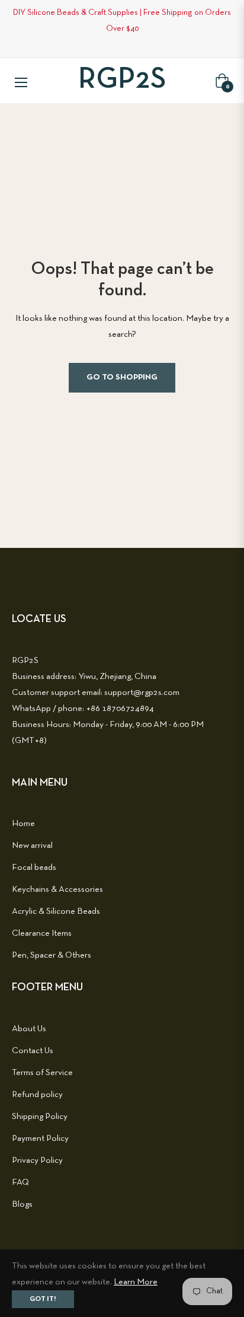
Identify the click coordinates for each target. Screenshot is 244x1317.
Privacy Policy (37, 1160)
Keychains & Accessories (57, 889)
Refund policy (37, 1094)
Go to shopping (122, 377)
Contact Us (32, 1051)
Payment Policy (40, 1138)
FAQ (20, 1182)
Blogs (22, 1204)
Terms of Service (42, 1073)
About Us (29, 1029)
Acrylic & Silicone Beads (56, 911)
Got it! (43, 1299)
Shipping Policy (40, 1116)
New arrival (32, 845)
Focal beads (34, 867)
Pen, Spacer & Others (51, 955)
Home (23, 823)
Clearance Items (42, 933)
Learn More (136, 1282)
